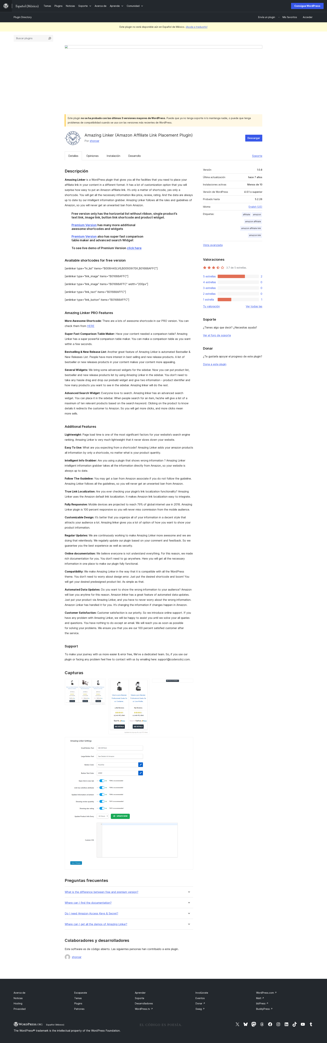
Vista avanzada (213, 245)
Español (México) (55, 1024)
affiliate (246, 214)
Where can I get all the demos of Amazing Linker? (96, 924)
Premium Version (84, 225)
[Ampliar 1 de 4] (101, 683)
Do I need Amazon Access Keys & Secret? (91, 913)
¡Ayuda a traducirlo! (196, 26)
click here (134, 248)
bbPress (262, 1003)
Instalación (113, 156)
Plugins (78, 1003)
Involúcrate (202, 992)
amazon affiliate (253, 221)
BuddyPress (264, 1008)
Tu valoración (211, 306)
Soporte (257, 156)
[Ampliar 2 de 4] (144, 683)
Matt (260, 998)
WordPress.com (266, 992)
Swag (200, 1008)
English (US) (255, 206)
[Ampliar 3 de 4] (188, 683)
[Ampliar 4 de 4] (188, 741)
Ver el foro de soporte (217, 335)
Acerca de (19, 992)
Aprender (140, 992)
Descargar (253, 138)
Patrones (79, 1008)
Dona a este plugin (214, 364)
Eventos (200, 998)
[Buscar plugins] (49, 38)
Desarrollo (134, 156)
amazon (257, 214)
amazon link (255, 235)
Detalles (73, 156)
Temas (78, 998)
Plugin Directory (23, 17)
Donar (200, 1003)
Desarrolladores (144, 1003)
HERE (90, 326)
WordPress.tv (144, 1008)
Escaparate (80, 992)
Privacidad (20, 1008)
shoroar (94, 141)
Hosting (18, 1003)
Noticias (18, 998)
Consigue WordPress (307, 5)
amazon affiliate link (251, 228)
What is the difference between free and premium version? (101, 892)
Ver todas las (254, 306)
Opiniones (92, 156)
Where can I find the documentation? (88, 902)
